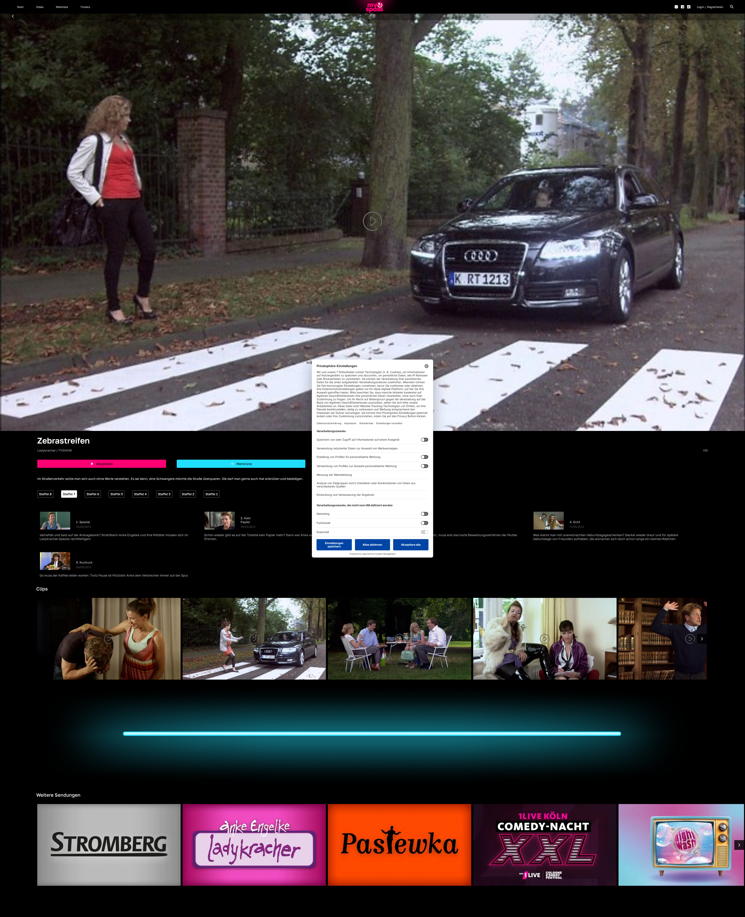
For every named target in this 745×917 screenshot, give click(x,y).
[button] (20, 7)
